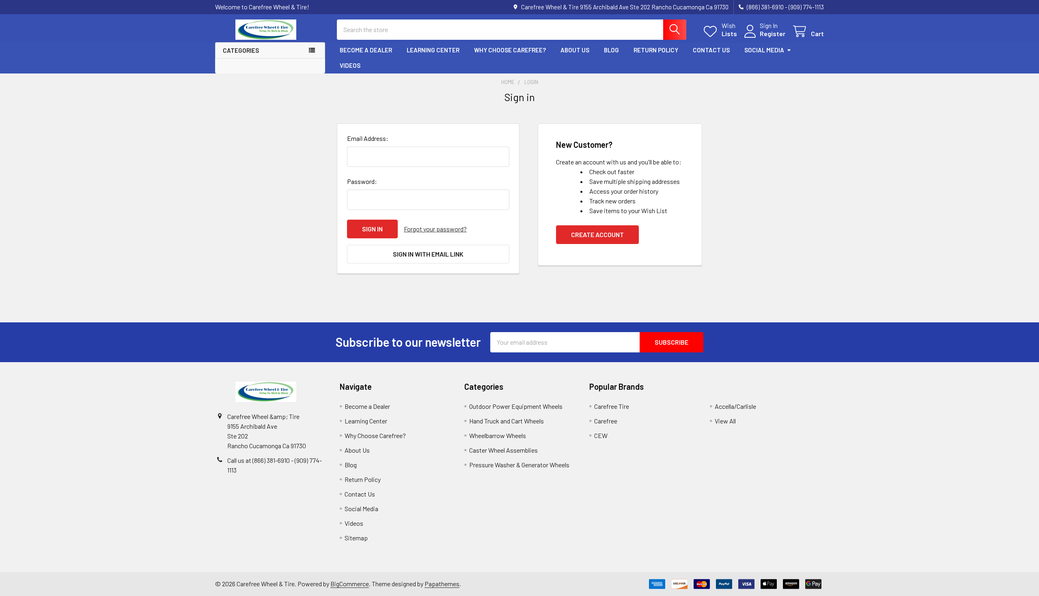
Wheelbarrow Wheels (497, 435)
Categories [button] (241, 50)
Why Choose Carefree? (510, 50)
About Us (574, 50)
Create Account (597, 234)
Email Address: (367, 138)
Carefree (605, 421)
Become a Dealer (366, 50)
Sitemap (356, 538)
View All (725, 421)
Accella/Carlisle (735, 406)
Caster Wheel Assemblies (503, 450)
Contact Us (711, 50)
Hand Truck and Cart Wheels (506, 421)
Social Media (764, 50)
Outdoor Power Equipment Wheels (516, 406)
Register (772, 33)
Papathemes (442, 583)
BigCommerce (349, 583)
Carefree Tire (611, 406)
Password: (362, 181)
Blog (611, 50)
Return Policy (656, 50)
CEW (601, 435)
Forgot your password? (435, 229)
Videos (350, 65)
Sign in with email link (428, 254)
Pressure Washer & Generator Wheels (519, 465)
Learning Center (433, 50)
